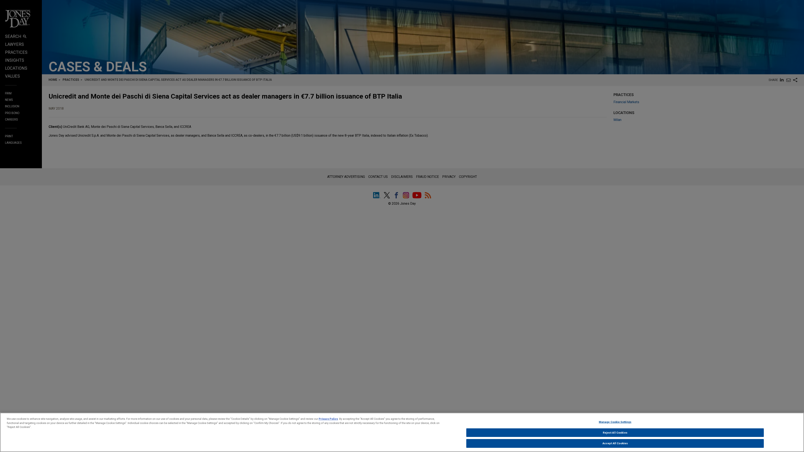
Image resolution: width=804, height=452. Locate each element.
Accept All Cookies (615, 443)
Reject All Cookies (615, 432)
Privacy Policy (328, 418)
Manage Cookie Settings (615, 422)
